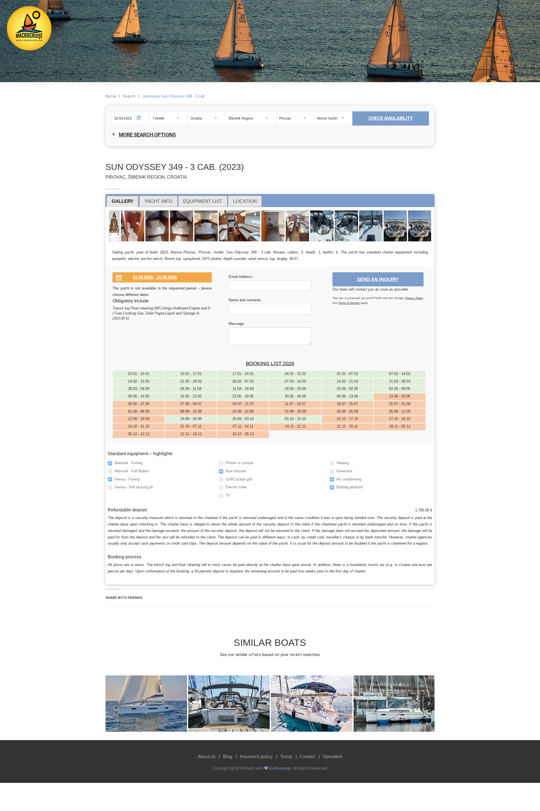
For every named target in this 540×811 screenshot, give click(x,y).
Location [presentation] (245, 201)
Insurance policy (256, 756)
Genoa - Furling (127, 479)
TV (228, 495)
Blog (227, 756)
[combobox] (168, 118)
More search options (147, 135)
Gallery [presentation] (123, 201)
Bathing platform (349, 487)
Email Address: (241, 277)
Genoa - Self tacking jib (133, 487)
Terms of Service (349, 302)
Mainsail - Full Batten (131, 471)
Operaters (333, 756)
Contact (307, 756)
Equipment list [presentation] (202, 201)
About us (206, 756)
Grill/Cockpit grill (239, 479)
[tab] (122, 201)
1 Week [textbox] (158, 118)
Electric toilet (236, 487)
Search (129, 96)
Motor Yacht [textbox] (327, 118)
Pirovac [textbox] (285, 118)
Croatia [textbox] (196, 118)
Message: (237, 324)
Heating (342, 463)
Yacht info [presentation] (158, 201)
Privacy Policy (414, 298)
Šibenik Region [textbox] (240, 118)
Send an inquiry (378, 279)
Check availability (390, 118)
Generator (344, 471)
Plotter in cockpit (239, 463)
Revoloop (282, 768)
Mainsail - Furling (128, 463)
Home (110, 96)
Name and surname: (245, 300)
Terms (286, 756)
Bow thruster (236, 471)
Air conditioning (348, 479)
